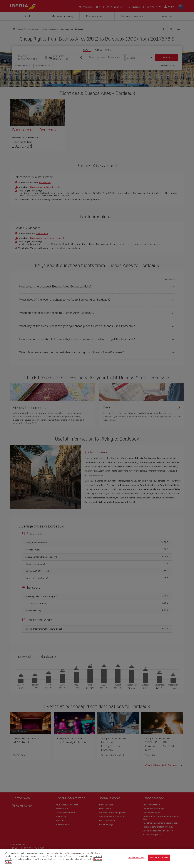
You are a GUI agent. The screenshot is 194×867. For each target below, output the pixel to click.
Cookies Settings (136, 857)
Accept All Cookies (159, 857)
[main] (97, 858)
